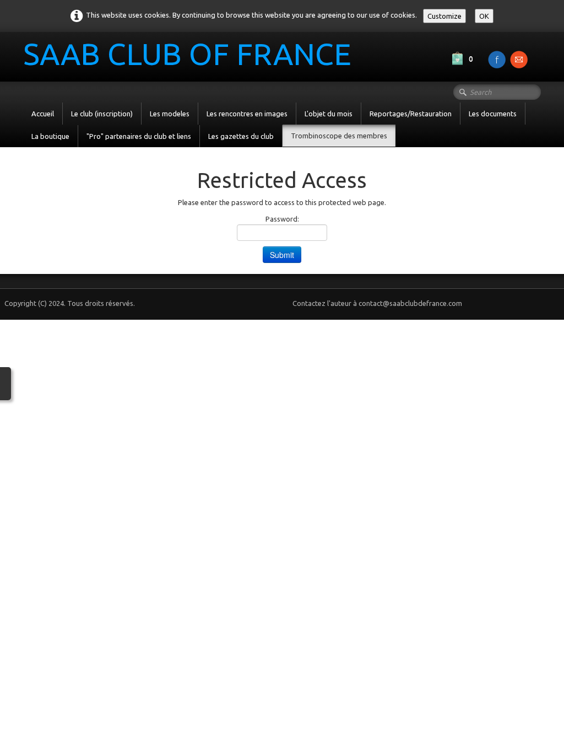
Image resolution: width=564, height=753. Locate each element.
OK (484, 16)
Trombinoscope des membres (339, 135)
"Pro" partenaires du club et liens (138, 136)
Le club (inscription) (102, 113)
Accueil (42, 113)
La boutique (50, 136)
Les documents (493, 113)
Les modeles (169, 113)
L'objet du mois (328, 113)
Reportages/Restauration (411, 113)
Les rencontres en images (247, 113)
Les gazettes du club (241, 136)
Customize (444, 16)
